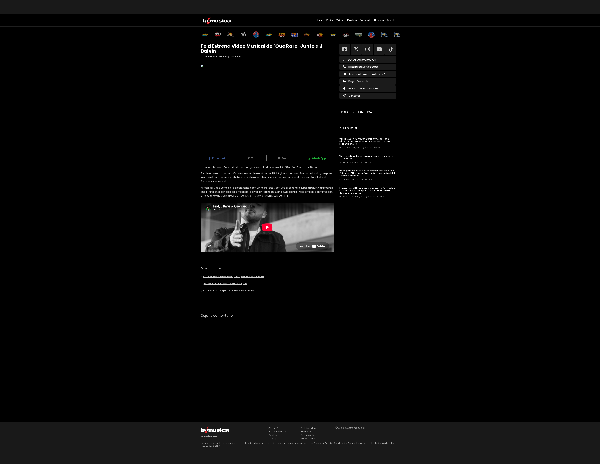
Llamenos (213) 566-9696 (363, 67)
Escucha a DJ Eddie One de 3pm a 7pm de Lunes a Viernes (233, 276)
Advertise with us (277, 431)
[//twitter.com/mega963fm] (356, 49)
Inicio (320, 20)
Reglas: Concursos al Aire (363, 88)
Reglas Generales (358, 81)
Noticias (379, 20)
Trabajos (273, 438)
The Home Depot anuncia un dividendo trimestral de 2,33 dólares (366, 157)
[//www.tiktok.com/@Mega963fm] (390, 49)
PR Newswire (348, 127)
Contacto (354, 96)
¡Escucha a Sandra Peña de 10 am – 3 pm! (225, 283)
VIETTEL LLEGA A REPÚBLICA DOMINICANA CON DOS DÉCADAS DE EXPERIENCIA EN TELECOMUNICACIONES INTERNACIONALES (364, 141)
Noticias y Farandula (230, 56)
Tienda (391, 20)
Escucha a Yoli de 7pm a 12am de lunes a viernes (228, 290)
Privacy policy (308, 435)
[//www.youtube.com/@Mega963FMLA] (379, 49)
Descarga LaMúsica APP (362, 59)
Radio (329, 20)
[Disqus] (267, 363)
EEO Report (306, 431)
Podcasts (365, 20)
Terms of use (308, 438)
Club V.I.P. (273, 428)
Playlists (352, 20)
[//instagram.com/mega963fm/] (367, 49)
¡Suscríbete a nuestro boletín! (366, 74)
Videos (340, 20)
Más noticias (349, 203)
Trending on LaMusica (355, 112)
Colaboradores (309, 428)
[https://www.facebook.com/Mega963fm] (344, 49)
